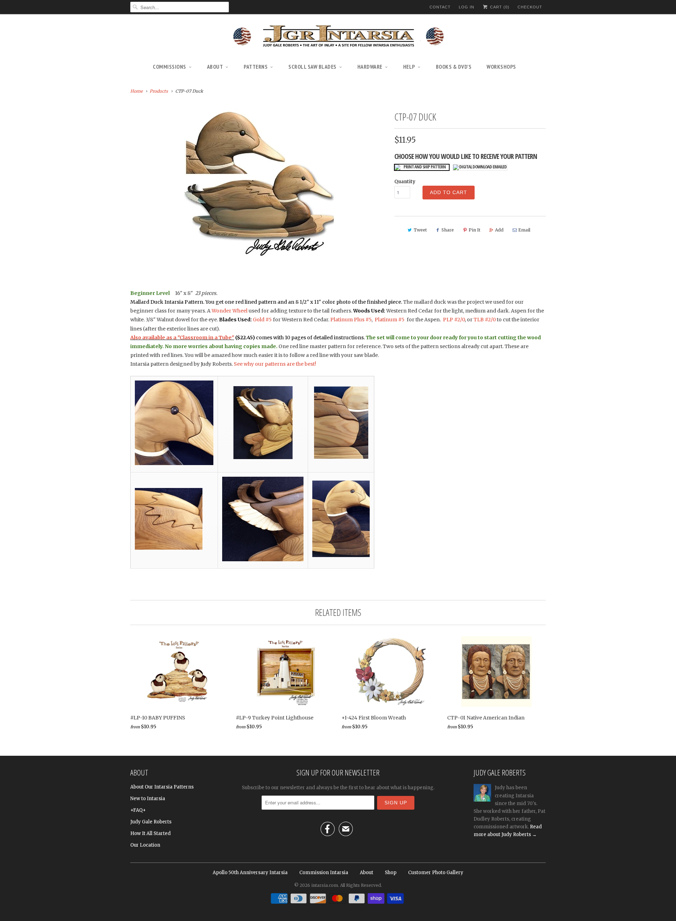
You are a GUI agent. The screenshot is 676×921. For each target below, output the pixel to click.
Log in (466, 7)
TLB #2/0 (485, 319)
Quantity (404, 182)
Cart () (499, 7)
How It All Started (150, 833)
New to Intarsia (147, 799)
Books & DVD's (454, 66)
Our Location (145, 845)
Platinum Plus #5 (350, 319)
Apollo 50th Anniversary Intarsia (250, 873)
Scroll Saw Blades (312, 66)
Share (448, 230)
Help (409, 66)
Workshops (501, 66)
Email (524, 230)
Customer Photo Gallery (435, 873)
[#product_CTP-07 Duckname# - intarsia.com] (258, 183)
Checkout (530, 7)
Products (159, 91)
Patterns (256, 66)
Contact (440, 7)
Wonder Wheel (230, 311)
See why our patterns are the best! (275, 364)
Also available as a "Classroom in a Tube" (182, 337)
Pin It (474, 230)
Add (499, 230)
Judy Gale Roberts (150, 822)
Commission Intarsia (323, 873)
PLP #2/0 (454, 319)
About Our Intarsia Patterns (162, 787)
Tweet (420, 230)
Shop (390, 873)
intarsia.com (324, 885)
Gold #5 (263, 319)
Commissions (169, 66)
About (215, 66)
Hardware (369, 66)
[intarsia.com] (338, 37)
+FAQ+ (138, 810)
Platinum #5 (390, 319)
